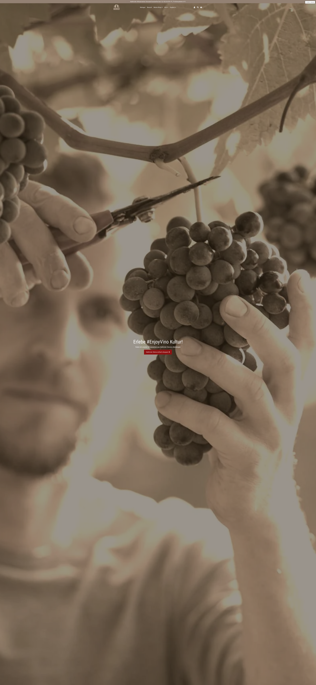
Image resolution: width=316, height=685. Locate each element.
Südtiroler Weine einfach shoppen (157, 352)
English (172, 7)
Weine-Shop (158, 7)
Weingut (142, 7)
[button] (310, 2)
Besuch (149, 7)
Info (165, 7)
